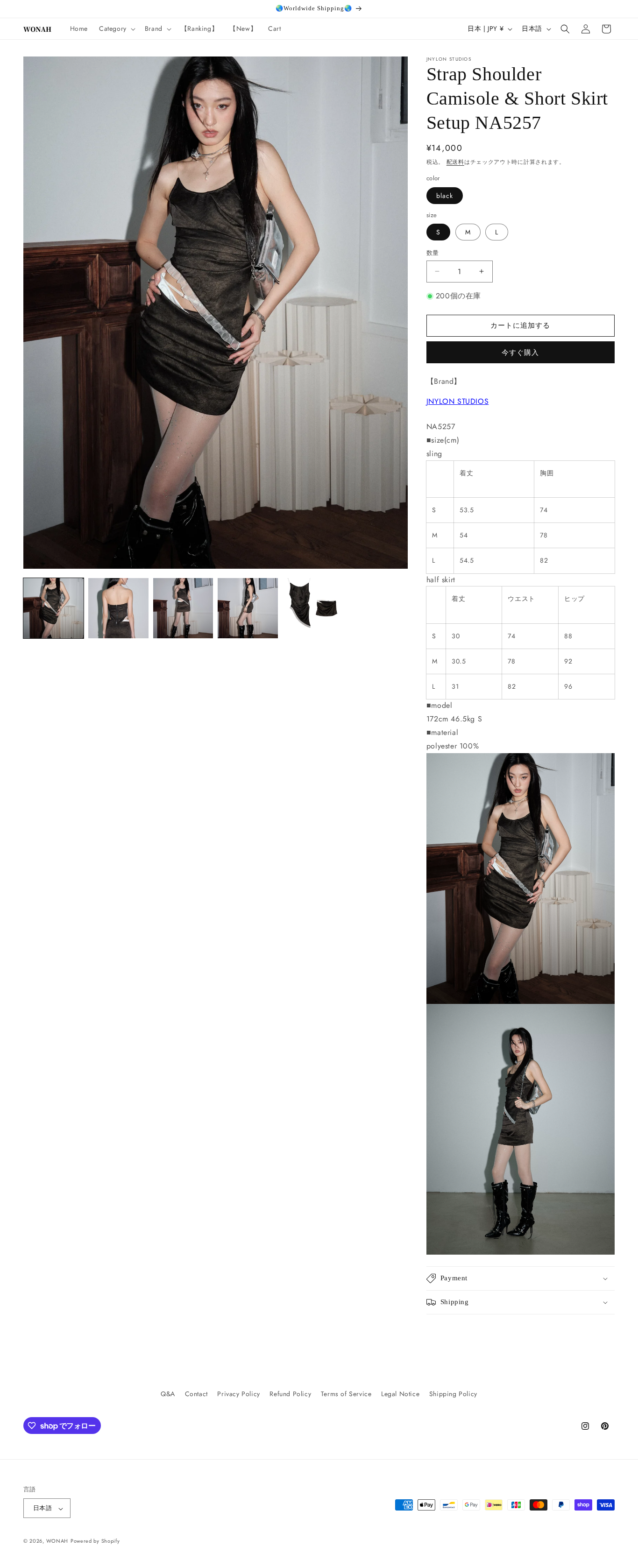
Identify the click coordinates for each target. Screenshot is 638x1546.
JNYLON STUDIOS (457, 401)
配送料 (455, 162)
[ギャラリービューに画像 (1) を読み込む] (53, 608)
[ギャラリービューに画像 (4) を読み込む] (248, 608)
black (444, 195)
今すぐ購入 (520, 352)
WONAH (57, 1541)
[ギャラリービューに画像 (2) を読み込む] (118, 608)
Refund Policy (290, 1393)
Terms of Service (346, 1393)
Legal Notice (400, 1393)
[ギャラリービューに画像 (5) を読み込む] (313, 608)
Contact (196, 1393)
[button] (116, 28)
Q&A (168, 1393)
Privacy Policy (238, 1393)
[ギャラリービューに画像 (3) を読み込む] (183, 608)
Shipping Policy (453, 1393)
